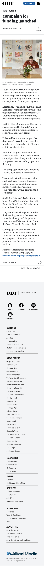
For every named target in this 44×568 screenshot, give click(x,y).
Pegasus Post (11, 401)
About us (9, 338)
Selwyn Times (11, 411)
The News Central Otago (15, 434)
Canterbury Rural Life (14, 388)
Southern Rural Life (13, 444)
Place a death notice (14, 533)
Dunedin (12, 11)
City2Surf (9, 479)
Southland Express (13, 451)
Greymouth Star (12, 371)
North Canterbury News (15, 384)
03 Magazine (11, 468)
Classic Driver (11, 464)
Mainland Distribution (14, 501)
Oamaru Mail (11, 421)
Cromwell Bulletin (13, 428)
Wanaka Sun (11, 424)
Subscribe (29, 3)
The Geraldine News (13, 391)
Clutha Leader (11, 441)
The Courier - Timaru (14, 418)
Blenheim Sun (11, 365)
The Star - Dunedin (13, 437)
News (4, 11)
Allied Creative (11, 495)
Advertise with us (12, 530)
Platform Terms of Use (14, 344)
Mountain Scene (12, 431)
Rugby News (11, 471)
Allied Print (10, 498)
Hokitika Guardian (13, 375)
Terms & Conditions (13, 515)
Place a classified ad (13, 537)
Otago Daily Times (13, 361)
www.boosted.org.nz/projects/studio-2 (21, 255)
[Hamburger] (39, 3)
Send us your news (13, 334)
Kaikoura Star (11, 368)
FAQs (8, 521)
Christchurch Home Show (15, 483)
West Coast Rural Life (14, 381)
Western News (11, 404)
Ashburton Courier (13, 414)
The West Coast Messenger (16, 378)
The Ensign (10, 447)
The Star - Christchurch (15, 394)
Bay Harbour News (13, 398)
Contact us (10, 331)
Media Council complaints (16, 348)
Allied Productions (13, 491)
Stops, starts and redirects (16, 518)
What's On (37, 268)
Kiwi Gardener (11, 461)
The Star (30, 268)
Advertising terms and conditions (18, 540)
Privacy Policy (11, 341)
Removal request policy (15, 351)
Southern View (11, 408)
